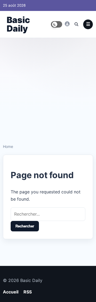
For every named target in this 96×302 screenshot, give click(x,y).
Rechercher (24, 226)
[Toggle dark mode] (56, 24)
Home (8, 146)
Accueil (10, 292)
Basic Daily (18, 24)
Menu (88, 24)
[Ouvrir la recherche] (76, 24)
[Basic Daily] (67, 24)
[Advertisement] (48, 89)
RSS (27, 292)
